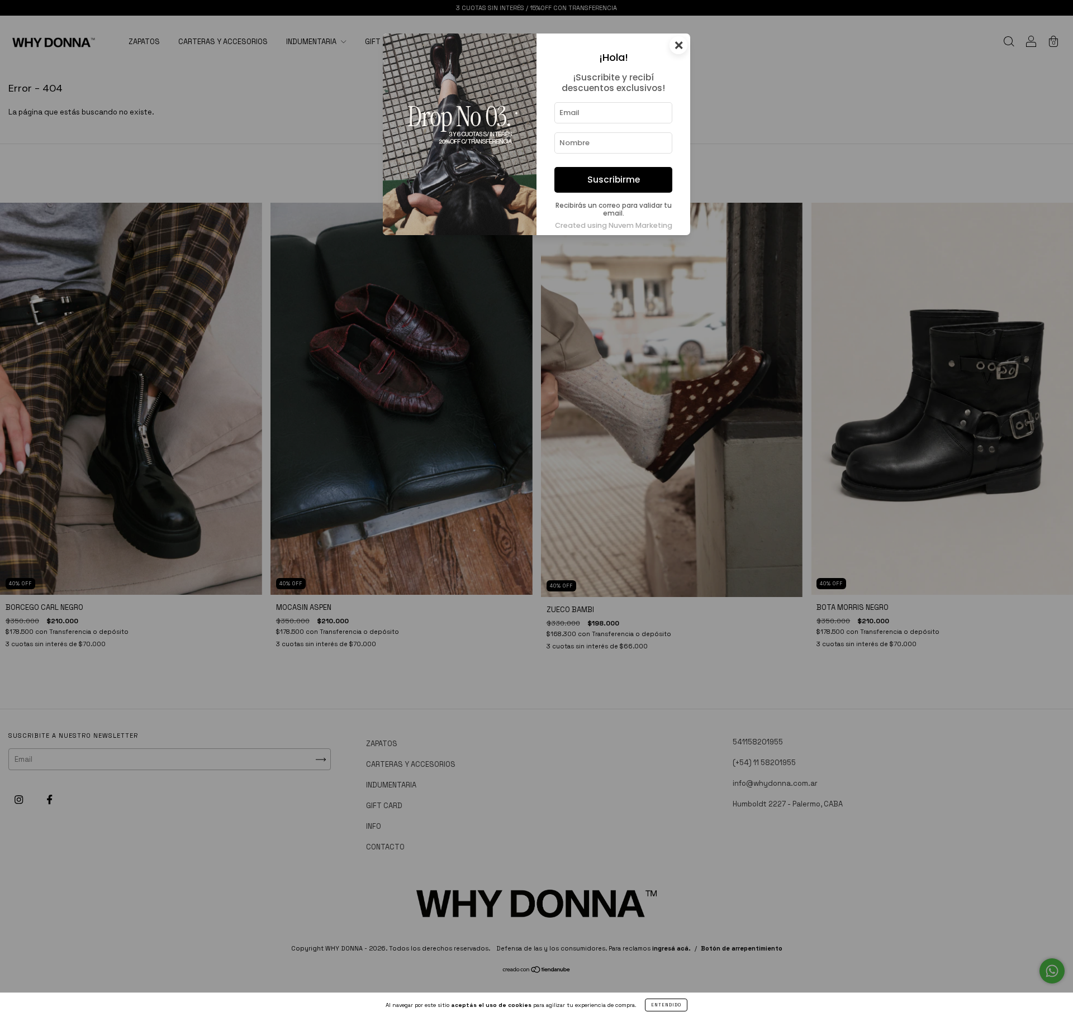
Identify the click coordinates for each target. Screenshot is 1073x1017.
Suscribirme (613, 179)
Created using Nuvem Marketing (613, 225)
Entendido (666, 1005)
